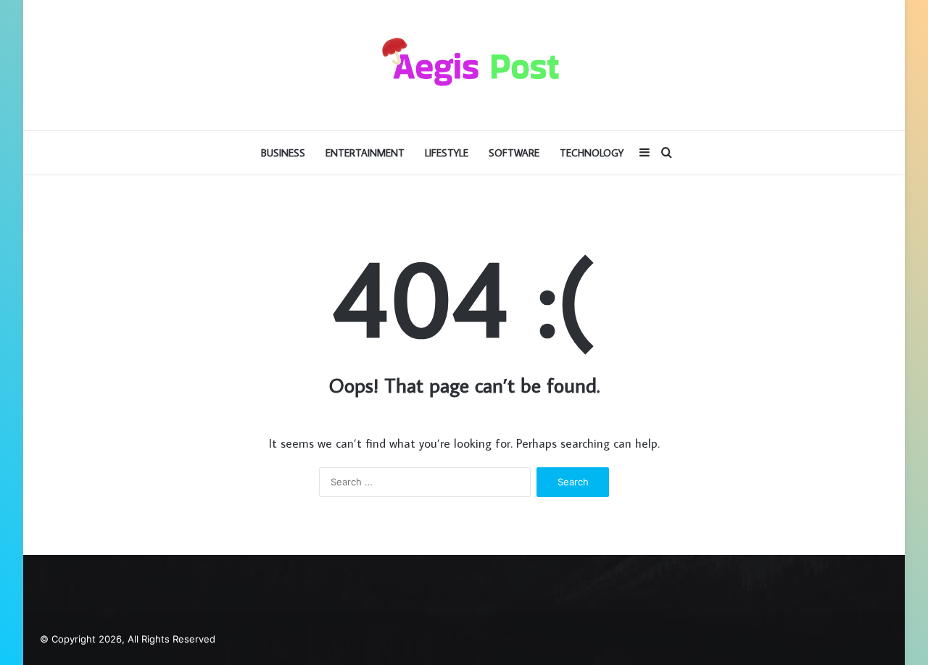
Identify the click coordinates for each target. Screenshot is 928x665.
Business (283, 152)
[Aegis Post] (464, 65)
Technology (592, 152)
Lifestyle (446, 152)
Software (514, 152)
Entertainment (365, 152)
